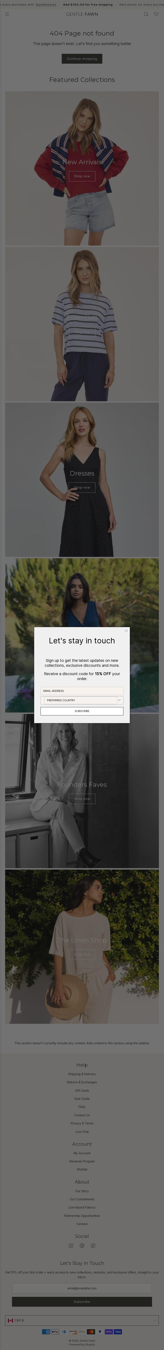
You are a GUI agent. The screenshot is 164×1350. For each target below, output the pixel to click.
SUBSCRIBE (82, 711)
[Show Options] (119, 700)
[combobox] (80, 700)
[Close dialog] (126, 631)
